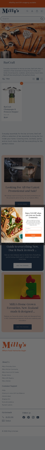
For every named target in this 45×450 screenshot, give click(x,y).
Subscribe (33, 235)
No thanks (33, 237)
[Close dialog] (42, 209)
